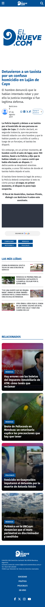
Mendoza (25, 241)
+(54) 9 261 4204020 (10, 567)
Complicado (9, 241)
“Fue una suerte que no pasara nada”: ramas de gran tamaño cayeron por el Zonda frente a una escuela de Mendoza (15, 293)
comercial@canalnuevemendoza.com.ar (28, 564)
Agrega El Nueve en (36, 112)
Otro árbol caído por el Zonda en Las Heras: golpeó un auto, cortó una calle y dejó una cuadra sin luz (29, 306)
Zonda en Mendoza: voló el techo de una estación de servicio (13, 267)
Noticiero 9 (9, 245)
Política (23, 581)
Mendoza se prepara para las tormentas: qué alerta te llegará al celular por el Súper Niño (28, 280)
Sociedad (22, 577)
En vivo (22, 590)
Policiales (25, 245)
